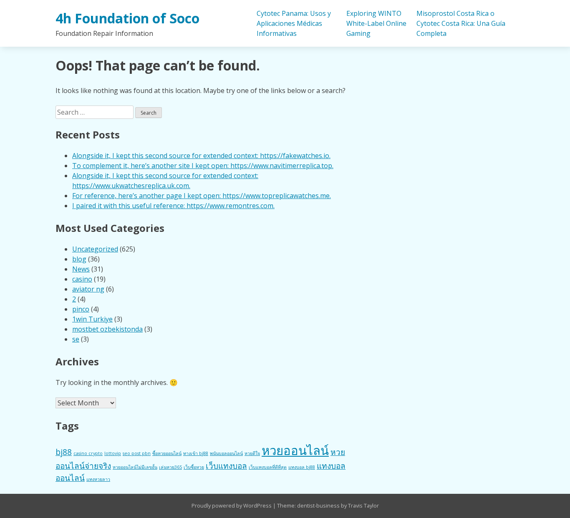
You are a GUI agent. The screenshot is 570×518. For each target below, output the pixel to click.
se (75, 339)
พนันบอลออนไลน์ (226, 453)
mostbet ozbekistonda (107, 329)
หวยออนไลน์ (295, 450)
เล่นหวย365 (170, 467)
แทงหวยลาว (98, 479)
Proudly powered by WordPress (232, 505)
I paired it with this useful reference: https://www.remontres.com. (173, 205)
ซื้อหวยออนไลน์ (167, 453)
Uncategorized (95, 249)
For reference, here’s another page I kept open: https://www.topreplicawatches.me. (201, 195)
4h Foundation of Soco (127, 18)
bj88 (63, 452)
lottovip (112, 453)
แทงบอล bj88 (301, 467)
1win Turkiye (92, 319)
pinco (80, 309)
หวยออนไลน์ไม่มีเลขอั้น (135, 467)
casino (82, 279)
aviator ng (88, 289)
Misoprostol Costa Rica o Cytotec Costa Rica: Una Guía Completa (460, 23)
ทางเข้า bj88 (195, 453)
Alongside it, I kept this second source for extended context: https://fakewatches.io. (201, 155)
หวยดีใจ (252, 453)
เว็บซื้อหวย (194, 467)
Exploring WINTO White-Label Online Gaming (376, 23)
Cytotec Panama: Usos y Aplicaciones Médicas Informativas (294, 23)
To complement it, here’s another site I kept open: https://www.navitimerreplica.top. (202, 165)
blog (79, 259)
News (81, 269)
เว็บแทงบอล (226, 465)
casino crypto (88, 453)
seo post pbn (137, 453)
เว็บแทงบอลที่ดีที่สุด (268, 467)
